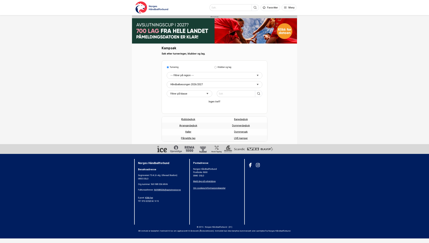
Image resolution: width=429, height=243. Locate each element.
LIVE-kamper (241, 138)
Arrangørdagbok (188, 125)
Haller (188, 131)
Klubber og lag (224, 67)
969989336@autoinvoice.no (167, 189)
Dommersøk (241, 131)
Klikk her (149, 197)
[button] (255, 7)
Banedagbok (241, 119)
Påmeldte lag (188, 138)
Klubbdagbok (188, 119)
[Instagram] (258, 165)
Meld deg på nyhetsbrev (204, 181)
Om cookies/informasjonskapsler (209, 188)
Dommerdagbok (241, 125)
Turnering (174, 67)
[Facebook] (250, 165)
